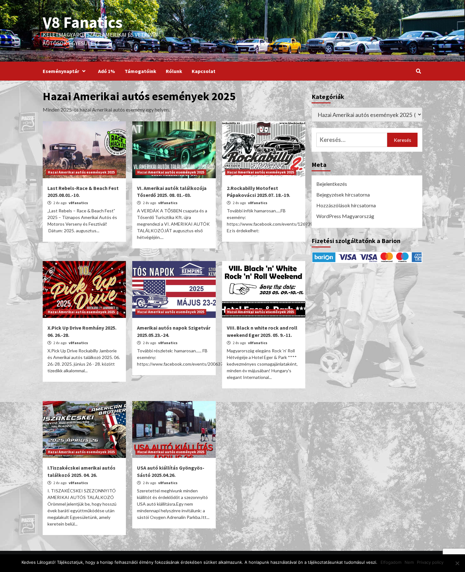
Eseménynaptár (61, 71)
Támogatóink (140, 71)
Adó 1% (106, 71)
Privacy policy (430, 562)
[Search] (418, 71)
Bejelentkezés (331, 184)
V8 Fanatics (82, 22)
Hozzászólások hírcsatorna (346, 205)
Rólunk (174, 71)
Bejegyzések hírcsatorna (343, 195)
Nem (409, 562)
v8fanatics (78, 202)
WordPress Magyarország (345, 216)
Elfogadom (391, 562)
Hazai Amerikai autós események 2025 (81, 172)
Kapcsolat (203, 71)
